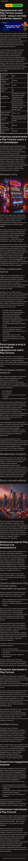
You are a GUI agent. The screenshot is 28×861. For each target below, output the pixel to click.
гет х (19, 292)
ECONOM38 (4, 1)
